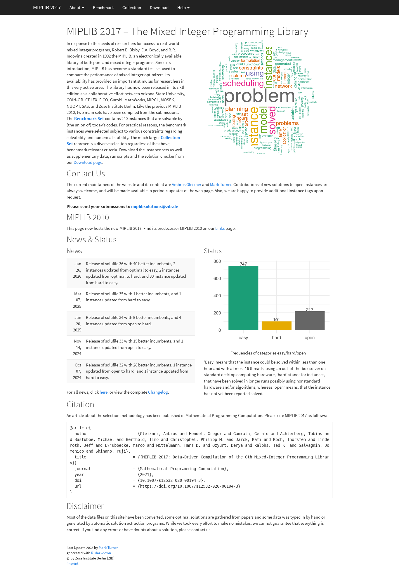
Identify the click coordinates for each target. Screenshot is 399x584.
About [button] (75, 7)
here (103, 392)
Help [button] (182, 7)
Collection (131, 7)
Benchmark (103, 7)
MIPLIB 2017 (47, 7)
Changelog (158, 392)
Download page (88, 162)
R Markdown (101, 553)
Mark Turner (220, 184)
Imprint (72, 563)
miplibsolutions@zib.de (154, 206)
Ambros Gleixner (186, 184)
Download (159, 7)
